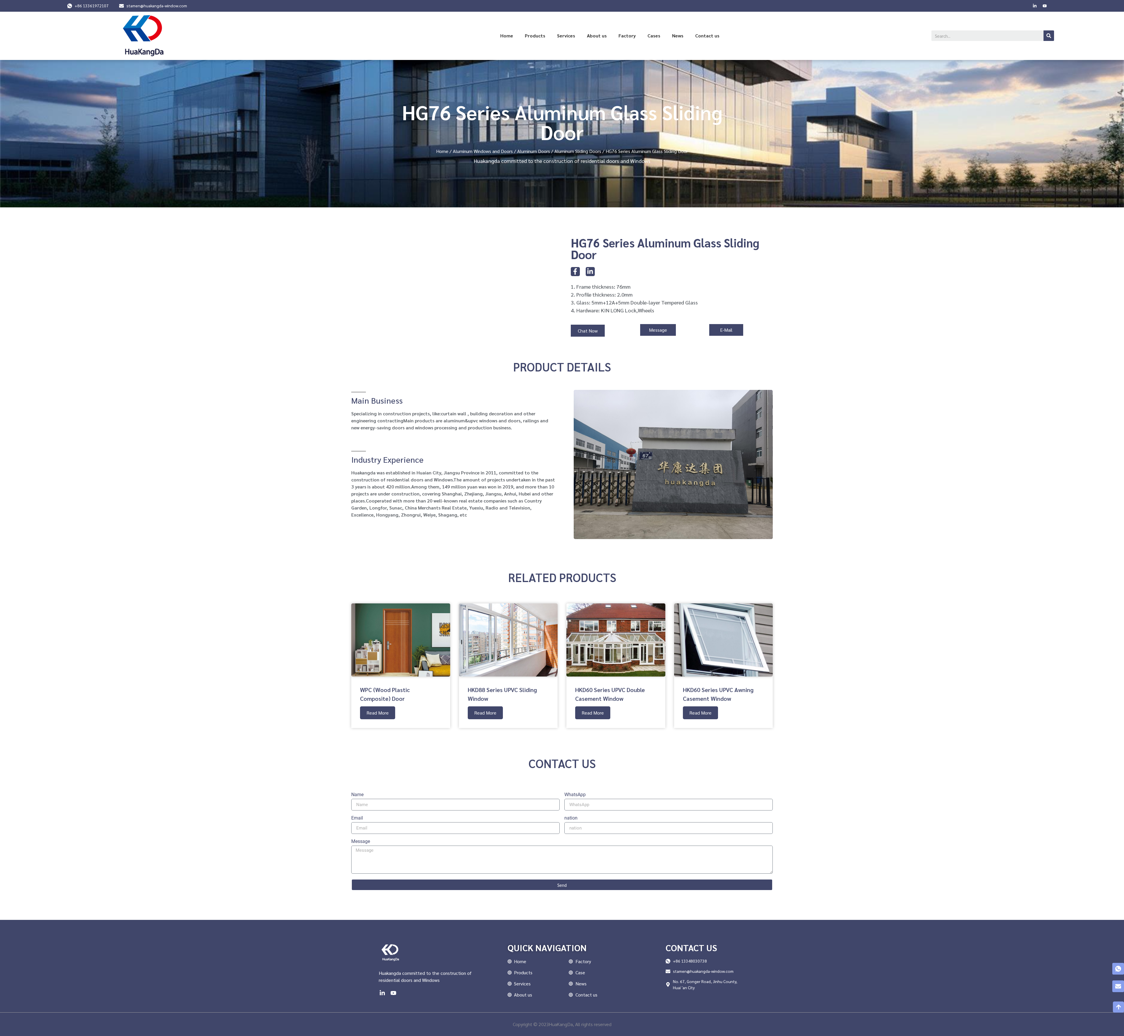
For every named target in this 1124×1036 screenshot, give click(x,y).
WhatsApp (575, 794)
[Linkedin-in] (1035, 6)
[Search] (1049, 35)
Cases (653, 35)
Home (506, 35)
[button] (588, 331)
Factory (627, 35)
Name (357, 794)
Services (566, 35)
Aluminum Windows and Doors (483, 151)
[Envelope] (1118, 986)
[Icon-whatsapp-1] (1118, 969)
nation (571, 818)
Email (357, 818)
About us (597, 35)
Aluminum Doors (533, 151)
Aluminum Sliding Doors (577, 151)
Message (360, 841)
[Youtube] (1045, 6)
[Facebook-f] (575, 271)
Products (535, 35)
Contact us (707, 35)
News (677, 35)
